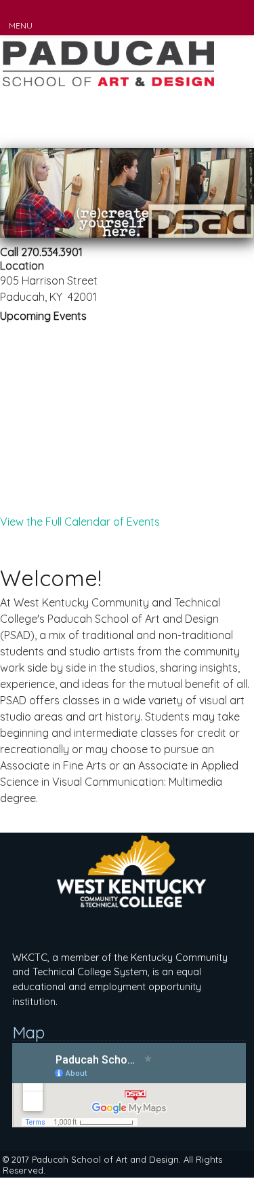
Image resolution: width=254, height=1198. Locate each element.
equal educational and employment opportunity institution (106, 986)
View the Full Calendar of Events (80, 521)
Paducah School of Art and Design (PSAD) (108, 92)
